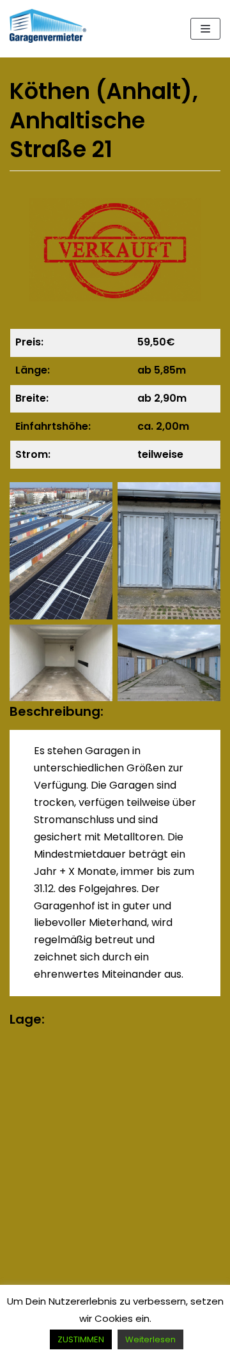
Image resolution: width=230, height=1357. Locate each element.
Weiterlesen (150, 1339)
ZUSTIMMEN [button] (80, 1339)
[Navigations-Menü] (205, 29)
